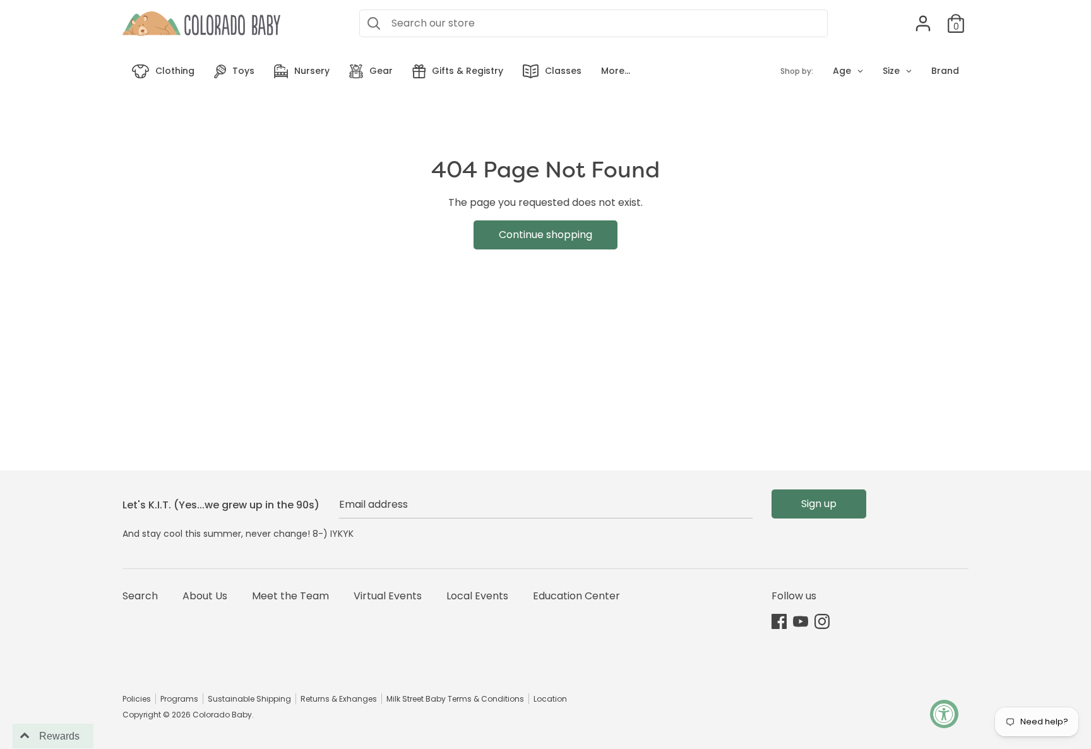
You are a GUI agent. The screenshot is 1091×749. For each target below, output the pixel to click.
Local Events (477, 596)
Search (140, 596)
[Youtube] (800, 621)
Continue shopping (545, 234)
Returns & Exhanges (339, 698)
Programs (179, 698)
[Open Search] (373, 23)
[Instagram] (822, 621)
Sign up (819, 503)
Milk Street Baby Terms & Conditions (455, 698)
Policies (136, 698)
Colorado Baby (222, 714)
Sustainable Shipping (249, 698)
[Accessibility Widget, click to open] (944, 714)
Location (550, 698)
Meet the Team (290, 596)
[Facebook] (779, 621)
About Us (204, 596)
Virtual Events (388, 596)
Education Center (576, 596)
